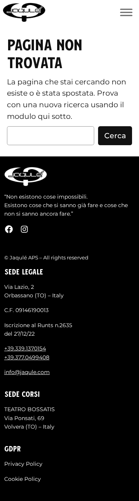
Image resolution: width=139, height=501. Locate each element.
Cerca (115, 135)
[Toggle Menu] (126, 12)
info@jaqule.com (27, 372)
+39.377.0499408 (26, 357)
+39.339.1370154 (25, 348)
